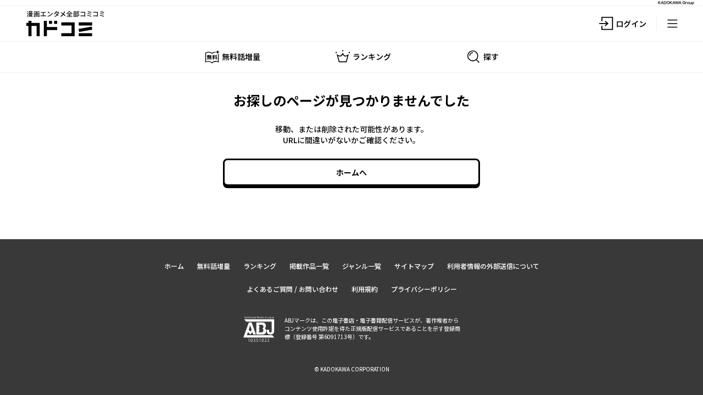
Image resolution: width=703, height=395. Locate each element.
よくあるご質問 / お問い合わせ (292, 289)
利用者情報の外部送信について (493, 265)
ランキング (259, 265)
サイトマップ (414, 265)
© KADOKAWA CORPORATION (351, 369)
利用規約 (365, 289)
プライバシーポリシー (424, 289)
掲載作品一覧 (309, 265)
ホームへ (351, 172)
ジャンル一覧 (361, 265)
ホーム (174, 265)
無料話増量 (213, 265)
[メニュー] (672, 24)
